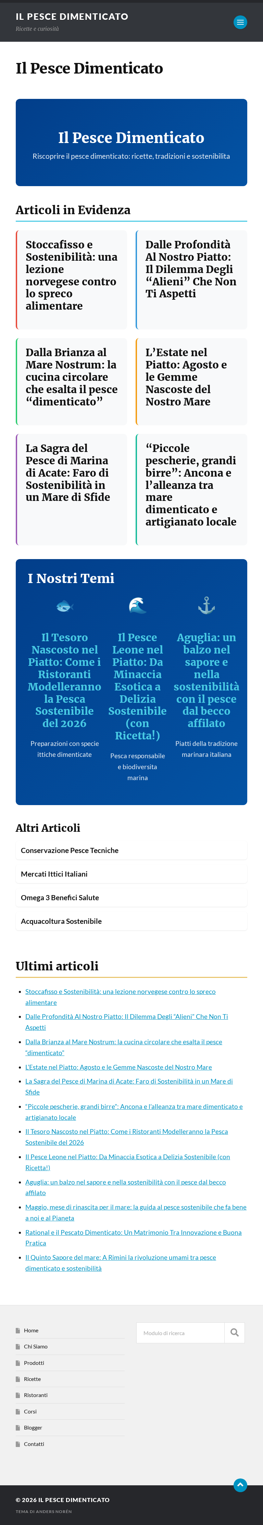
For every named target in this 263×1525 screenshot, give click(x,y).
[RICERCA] (234, 1332)
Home (31, 1330)
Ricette (32, 1378)
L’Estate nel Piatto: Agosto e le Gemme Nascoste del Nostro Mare (186, 377)
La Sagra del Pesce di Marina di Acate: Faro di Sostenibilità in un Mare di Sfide (68, 473)
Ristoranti (36, 1395)
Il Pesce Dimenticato (72, 16)
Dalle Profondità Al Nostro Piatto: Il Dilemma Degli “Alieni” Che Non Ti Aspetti (191, 269)
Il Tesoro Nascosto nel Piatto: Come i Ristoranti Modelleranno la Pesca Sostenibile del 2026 (64, 680)
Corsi (30, 1411)
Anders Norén (54, 1511)
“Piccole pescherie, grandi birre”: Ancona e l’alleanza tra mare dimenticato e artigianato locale (191, 485)
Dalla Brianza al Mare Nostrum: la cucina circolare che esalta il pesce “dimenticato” (72, 377)
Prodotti (34, 1362)
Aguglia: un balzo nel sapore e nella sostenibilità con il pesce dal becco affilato (206, 680)
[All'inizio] (240, 1485)
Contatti (34, 1443)
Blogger (33, 1427)
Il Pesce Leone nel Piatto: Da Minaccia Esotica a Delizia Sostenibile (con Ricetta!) (137, 686)
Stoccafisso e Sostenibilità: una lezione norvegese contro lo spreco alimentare (71, 275)
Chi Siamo (36, 1346)
